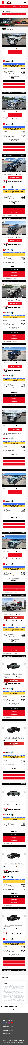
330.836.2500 (8, 1026)
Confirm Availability (14, 80)
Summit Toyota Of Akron (7, 92)
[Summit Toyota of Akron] (10, 3)
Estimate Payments (14, 84)
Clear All (4, 29)
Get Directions (24, 6)
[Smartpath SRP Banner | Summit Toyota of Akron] (14, 22)
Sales (5, 6)
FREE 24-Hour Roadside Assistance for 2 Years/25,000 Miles (14, 66)
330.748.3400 (22, 92)
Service (14, 6)
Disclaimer (25, 18)
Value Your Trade (14, 87)
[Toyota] (3, 2)
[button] (25, 38)
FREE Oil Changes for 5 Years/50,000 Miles (14, 64)
